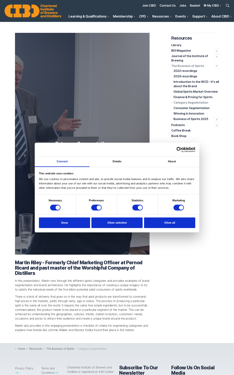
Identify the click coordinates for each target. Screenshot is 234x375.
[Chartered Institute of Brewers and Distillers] (33, 11)
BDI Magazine (181, 50)
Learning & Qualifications (88, 16)
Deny (64, 222)
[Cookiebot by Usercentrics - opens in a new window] (179, 149)
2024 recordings (185, 76)
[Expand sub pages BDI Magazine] (217, 51)
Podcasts (178, 125)
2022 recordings (185, 71)
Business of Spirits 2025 (190, 119)
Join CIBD (149, 5)
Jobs (182, 5)
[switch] (96, 207)
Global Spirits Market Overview (195, 91)
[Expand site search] (227, 5)
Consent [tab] (62, 161)
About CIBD (220, 16)
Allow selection (117, 222)
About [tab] (172, 161)
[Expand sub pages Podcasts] (217, 125)
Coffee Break (181, 130)
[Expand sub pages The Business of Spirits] (217, 66)
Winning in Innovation (188, 113)
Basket (195, 5)
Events (180, 16)
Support (198, 16)
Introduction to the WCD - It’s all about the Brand (196, 84)
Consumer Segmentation (191, 108)
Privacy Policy (24, 368)
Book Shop (178, 136)
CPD (142, 16)
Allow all (169, 222)
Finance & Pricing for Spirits (193, 97)
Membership (123, 16)
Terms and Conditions (48, 370)
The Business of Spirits (187, 66)
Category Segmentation (190, 102)
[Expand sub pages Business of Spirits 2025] (217, 119)
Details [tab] (117, 161)
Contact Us (168, 5)
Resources (160, 16)
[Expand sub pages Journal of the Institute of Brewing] (217, 56)
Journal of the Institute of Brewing (189, 58)
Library (176, 45)
